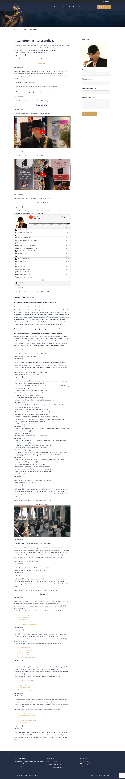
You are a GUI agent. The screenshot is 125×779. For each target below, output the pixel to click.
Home (56, 7)
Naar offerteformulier (20, 767)
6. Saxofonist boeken (23, 647)
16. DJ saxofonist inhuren (24, 713)
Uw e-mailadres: (87, 79)
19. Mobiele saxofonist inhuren (26, 720)
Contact (91, 7)
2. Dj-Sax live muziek (23, 617)
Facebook (85, 767)
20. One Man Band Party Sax (25, 723)
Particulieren (73, 7)
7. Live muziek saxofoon (24, 650)
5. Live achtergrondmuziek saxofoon (28, 624)
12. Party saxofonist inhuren (25, 683)
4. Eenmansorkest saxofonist (25, 622)
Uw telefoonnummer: (89, 88)
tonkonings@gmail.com (89, 764)
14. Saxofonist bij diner (24, 687)
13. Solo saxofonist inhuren (25, 685)
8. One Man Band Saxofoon (25, 652)
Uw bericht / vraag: (88, 97)
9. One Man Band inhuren (25, 655)
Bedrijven (63, 7)
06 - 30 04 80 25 (106, 1)
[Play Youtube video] (42, 132)
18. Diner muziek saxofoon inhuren (28, 718)
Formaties (82, 7)
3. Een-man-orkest (22, 619)
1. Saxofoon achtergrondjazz (25, 615)
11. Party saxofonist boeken (25, 680)
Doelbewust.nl (105, 775)
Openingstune (42, 63)
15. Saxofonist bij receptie (25, 690)
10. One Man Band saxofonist (26, 657)
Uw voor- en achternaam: (90, 70)
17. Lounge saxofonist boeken (26, 715)
